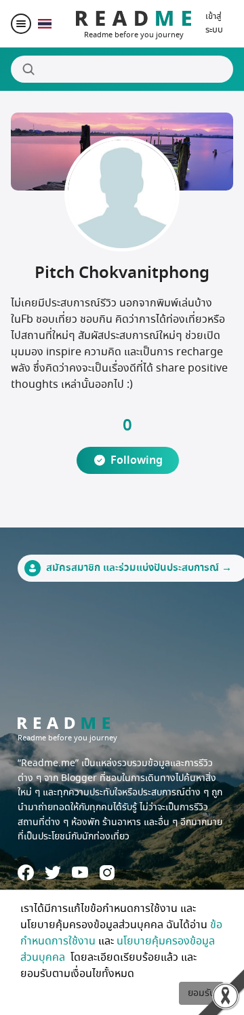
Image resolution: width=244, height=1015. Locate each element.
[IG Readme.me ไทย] (107, 872)
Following (136, 460)
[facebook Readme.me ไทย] (26, 872)
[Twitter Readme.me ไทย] (53, 872)
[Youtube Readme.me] (80, 872)
